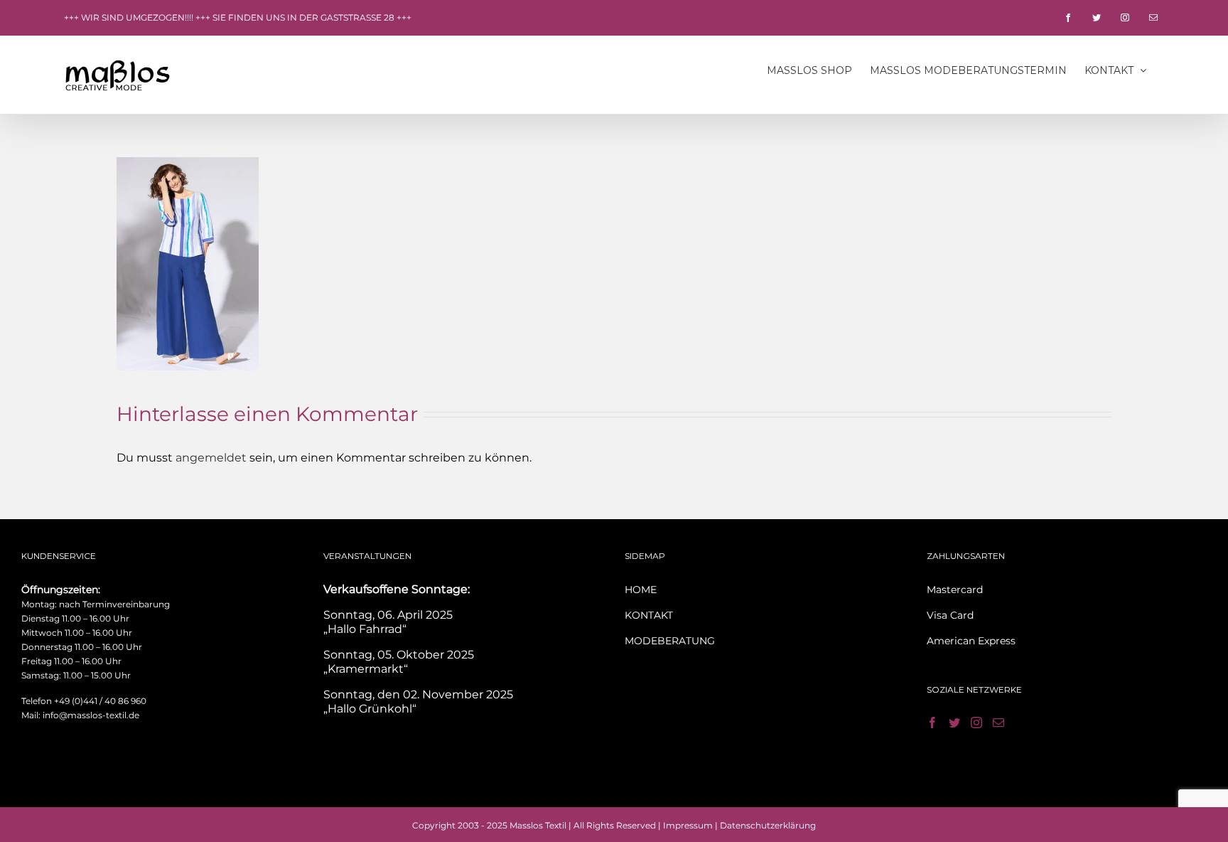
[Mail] (998, 722)
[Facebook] (932, 722)
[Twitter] (954, 722)
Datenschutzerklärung (768, 825)
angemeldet (211, 457)
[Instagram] (976, 722)
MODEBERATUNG (670, 640)
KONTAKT (649, 615)
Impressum (688, 825)
